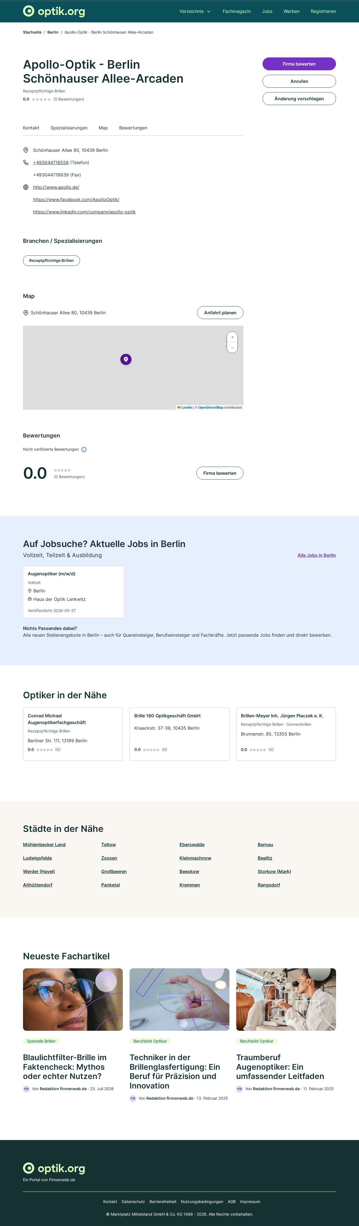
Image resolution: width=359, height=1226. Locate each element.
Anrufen (299, 81)
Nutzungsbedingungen (202, 1201)
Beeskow (189, 871)
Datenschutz (133, 1201)
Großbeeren (114, 871)
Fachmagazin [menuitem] (237, 11)
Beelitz (265, 858)
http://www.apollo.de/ (56, 187)
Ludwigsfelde (37, 858)
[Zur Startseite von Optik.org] (54, 11)
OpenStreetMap (210, 407)
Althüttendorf (37, 885)
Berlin (53, 32)
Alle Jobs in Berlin (317, 555)
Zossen (109, 858)
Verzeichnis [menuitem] (192, 11)
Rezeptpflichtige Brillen (51, 260)
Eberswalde (192, 844)
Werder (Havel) (39, 871)
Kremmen (190, 885)
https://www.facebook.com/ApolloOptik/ (76, 199)
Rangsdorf (269, 885)
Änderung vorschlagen (299, 98)
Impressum (250, 1201)
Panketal (110, 885)
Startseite (32, 32)
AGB (232, 1201)
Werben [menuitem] (292, 11)
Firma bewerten (219, 473)
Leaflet (186, 407)
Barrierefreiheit (162, 1201)
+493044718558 (51, 162)
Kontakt (110, 1201)
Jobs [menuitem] (267, 11)
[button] (126, 360)
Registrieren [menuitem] (323, 11)
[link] (73, 592)
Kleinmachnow (195, 858)
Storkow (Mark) (274, 871)
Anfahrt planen (220, 312)
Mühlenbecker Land (44, 844)
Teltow (108, 844)
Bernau (265, 844)
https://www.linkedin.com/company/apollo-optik (84, 212)
